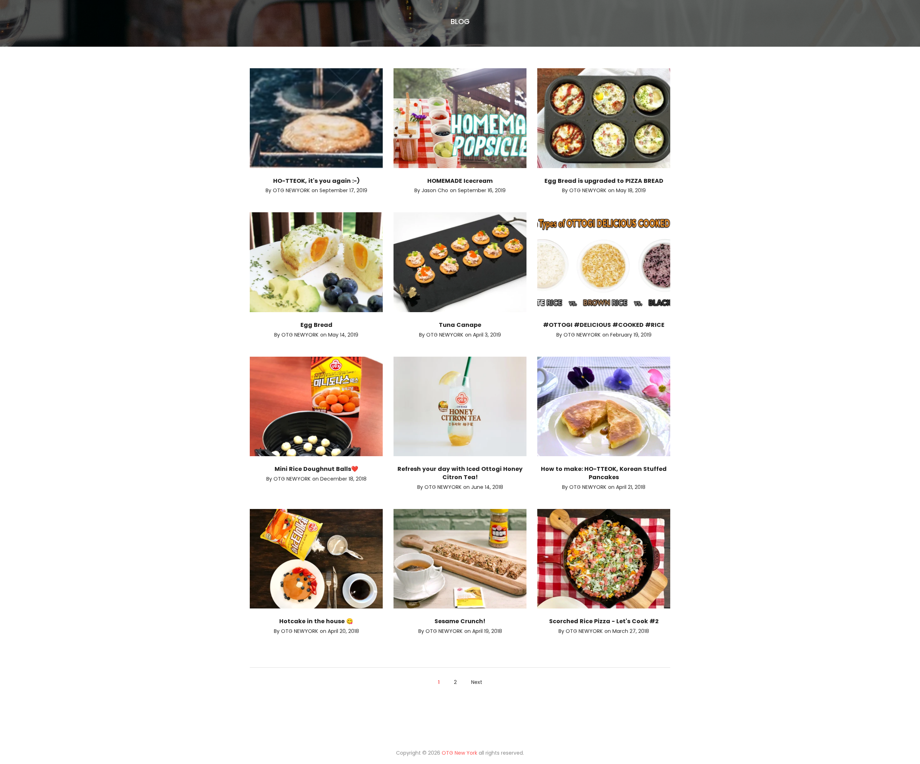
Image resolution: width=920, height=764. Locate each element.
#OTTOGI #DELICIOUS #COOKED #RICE (603, 325)
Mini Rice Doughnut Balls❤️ (316, 469)
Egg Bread (316, 325)
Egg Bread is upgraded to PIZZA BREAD (603, 181)
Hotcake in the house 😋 (316, 621)
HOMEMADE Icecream (460, 181)
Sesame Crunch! (460, 621)
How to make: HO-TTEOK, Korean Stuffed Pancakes (604, 473)
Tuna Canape (460, 325)
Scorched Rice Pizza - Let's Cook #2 (603, 621)
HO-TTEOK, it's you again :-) (316, 181)
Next (476, 682)
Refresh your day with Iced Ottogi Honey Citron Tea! (460, 473)
